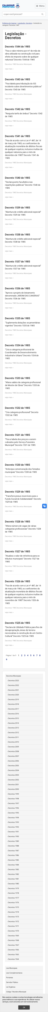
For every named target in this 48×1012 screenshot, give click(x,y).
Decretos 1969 (13, 936)
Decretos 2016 (13, 714)
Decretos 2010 (13, 742)
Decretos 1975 (13, 907)
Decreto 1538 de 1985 (17, 234)
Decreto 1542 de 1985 (17, 109)
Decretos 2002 (13, 780)
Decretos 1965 (13, 954)
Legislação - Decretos (25, 23)
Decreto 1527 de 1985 (17, 551)
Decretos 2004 (13, 770)
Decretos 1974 (13, 912)
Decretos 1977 (13, 898)
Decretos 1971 (13, 926)
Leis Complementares (14, 973)
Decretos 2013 (13, 728)
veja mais (8, 69)
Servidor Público (12, 982)
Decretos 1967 (13, 945)
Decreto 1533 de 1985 (17, 378)
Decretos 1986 (13, 855)
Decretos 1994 (13, 818)
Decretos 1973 (13, 917)
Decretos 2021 (13, 690)
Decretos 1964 (13, 959)
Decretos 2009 (13, 747)
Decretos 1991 (13, 832)
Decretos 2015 (13, 718)
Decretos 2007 (13, 756)
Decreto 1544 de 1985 (17, 46)
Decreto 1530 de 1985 (17, 464)
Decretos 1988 (13, 846)
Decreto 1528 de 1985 (17, 521)
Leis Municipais (11, 968)
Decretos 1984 (13, 865)
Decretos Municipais (13, 676)
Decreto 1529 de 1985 (17, 491)
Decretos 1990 (13, 836)
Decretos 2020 (13, 695)
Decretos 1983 (13, 869)
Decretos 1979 (13, 888)
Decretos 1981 (13, 879)
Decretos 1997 (13, 803)
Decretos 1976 (13, 902)
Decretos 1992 (13, 827)
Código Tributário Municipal (16, 992)
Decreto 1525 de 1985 (17, 622)
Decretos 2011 (13, 737)
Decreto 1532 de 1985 (17, 407)
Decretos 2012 (13, 732)
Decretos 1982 (13, 874)
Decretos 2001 (13, 784)
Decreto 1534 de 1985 (17, 345)
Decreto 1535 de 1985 (17, 318)
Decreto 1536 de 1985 (17, 288)
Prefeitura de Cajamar (11, 5)
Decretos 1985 (13, 860)
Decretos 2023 (13, 680)
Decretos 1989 (13, 841)
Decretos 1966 (13, 950)
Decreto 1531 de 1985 (17, 434)
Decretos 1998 (13, 799)
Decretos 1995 (13, 813)
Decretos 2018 (13, 704)
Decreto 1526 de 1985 (17, 581)
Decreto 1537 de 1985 (17, 261)
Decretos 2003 (13, 775)
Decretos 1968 (13, 940)
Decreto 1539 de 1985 (17, 207)
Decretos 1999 (13, 794)
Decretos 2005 (13, 766)
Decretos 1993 (13, 822)
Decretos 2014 (13, 723)
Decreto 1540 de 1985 (17, 177)
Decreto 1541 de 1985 (17, 136)
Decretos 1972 (13, 921)
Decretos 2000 (13, 789)
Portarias (9, 977)
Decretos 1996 (13, 808)
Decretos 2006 (13, 761)
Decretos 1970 (13, 931)
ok (24, 1007)
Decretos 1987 (13, 851)
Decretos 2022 (13, 685)
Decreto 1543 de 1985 (17, 79)
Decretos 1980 (13, 884)
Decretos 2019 (13, 699)
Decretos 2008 (13, 751)
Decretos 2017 (13, 709)
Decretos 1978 (13, 893)
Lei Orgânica (10, 987)
